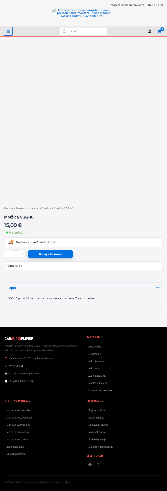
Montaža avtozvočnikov (19, 417)
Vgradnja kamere (16, 454)
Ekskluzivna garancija (100, 446)
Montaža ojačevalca (18, 432)
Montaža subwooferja (18, 424)
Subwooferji (95, 354)
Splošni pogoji (96, 417)
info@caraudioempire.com (127, 5)
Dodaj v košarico (50, 254)
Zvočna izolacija (97, 375)
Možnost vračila (97, 432)
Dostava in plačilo (98, 424)
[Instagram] (98, 464)
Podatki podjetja (97, 439)
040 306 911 (155, 5)
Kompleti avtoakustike (100, 390)
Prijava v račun (96, 410)
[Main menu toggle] (8, 31)
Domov (8, 208)
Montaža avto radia (17, 439)
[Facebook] (90, 464)
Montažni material (27, 208)
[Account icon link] (150, 31)
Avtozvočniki (95, 346)
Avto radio (94, 368)
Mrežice (46, 208)
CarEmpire (18, 338)
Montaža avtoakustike (19, 410)
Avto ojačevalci (96, 361)
